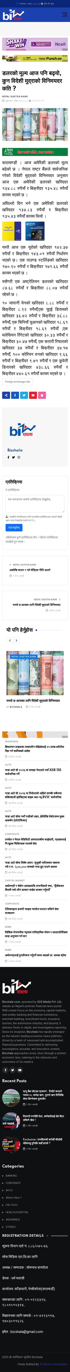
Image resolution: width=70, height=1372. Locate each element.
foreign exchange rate (17, 381)
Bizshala (15, 450)
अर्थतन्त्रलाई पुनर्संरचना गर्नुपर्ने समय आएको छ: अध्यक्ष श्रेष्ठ (35, 955)
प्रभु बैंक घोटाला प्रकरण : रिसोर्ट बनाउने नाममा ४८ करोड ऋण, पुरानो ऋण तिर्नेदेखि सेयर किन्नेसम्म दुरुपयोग (43, 1095)
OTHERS (11, 1227)
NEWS (8, 927)
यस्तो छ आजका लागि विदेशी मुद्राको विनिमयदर (36, 605)
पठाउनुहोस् (14, 527)
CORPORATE (12, 834)
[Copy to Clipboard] (42, 395)
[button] (9, 640)
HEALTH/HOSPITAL (17, 1212)
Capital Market (15, 880)
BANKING (11, 1175)
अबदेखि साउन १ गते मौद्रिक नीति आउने (30, 570)
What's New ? (14, 1197)
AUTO (8, 765)
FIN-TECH (11, 1205)
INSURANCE (11, 741)
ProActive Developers (54, 1364)
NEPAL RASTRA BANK (15, 96)
